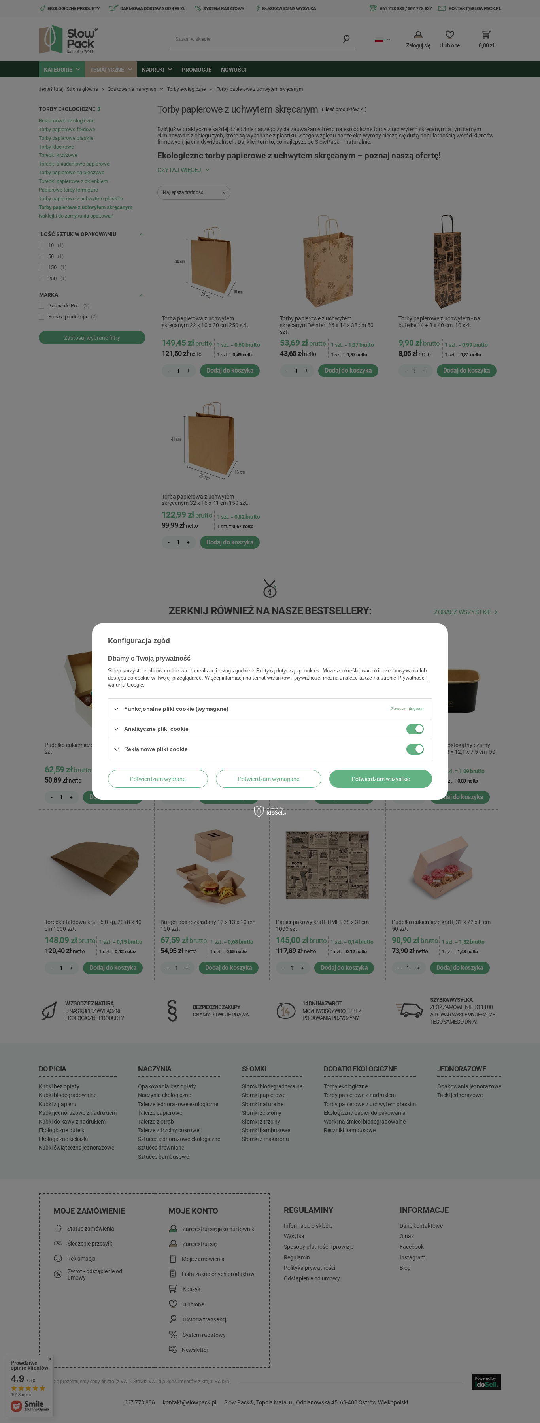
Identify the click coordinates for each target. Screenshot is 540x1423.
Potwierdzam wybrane (157, 778)
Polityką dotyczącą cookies (287, 671)
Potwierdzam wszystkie (381, 778)
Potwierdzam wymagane (268, 778)
